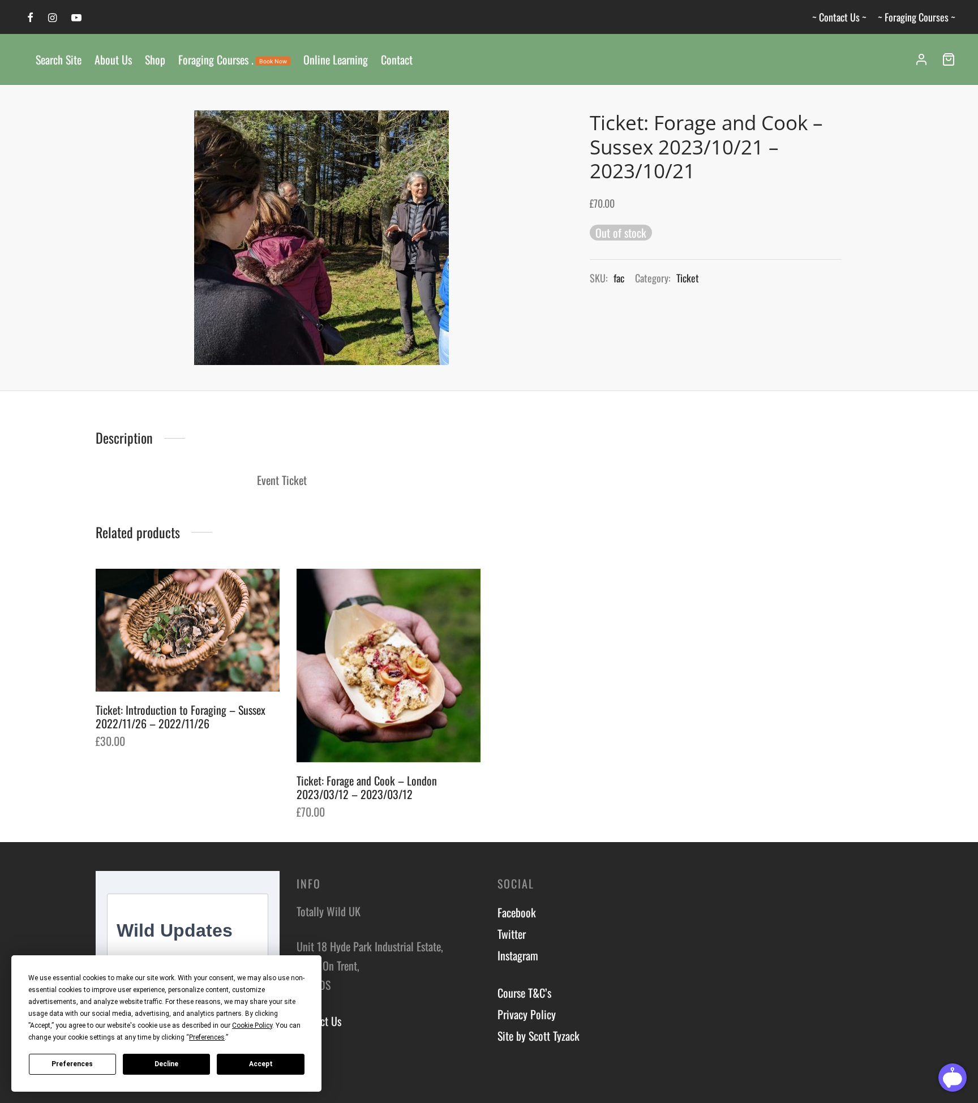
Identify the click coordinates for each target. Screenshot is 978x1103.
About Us (113, 59)
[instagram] (52, 17)
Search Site (59, 59)
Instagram (517, 955)
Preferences (72, 1064)
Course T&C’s (524, 992)
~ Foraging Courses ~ (916, 17)
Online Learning (335, 59)
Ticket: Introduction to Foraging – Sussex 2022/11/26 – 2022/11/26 (180, 716)
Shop (155, 59)
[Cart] (948, 59)
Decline (166, 1064)
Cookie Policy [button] (252, 1025)
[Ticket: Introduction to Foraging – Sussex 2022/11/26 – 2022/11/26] (188, 630)
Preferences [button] (207, 1037)
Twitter (511, 933)
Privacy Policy (526, 1014)
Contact (397, 59)
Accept (261, 1064)
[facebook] (30, 17)
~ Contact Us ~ (839, 17)
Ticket (687, 278)
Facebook (516, 912)
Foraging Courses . (232, 59)
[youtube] (76, 17)
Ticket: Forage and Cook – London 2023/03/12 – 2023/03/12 (367, 787)
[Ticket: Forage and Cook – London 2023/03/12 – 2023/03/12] (389, 665)
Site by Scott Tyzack (538, 1035)
